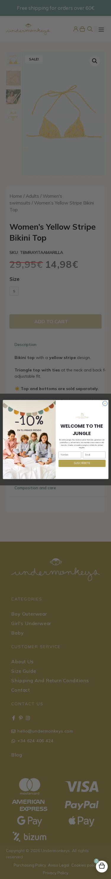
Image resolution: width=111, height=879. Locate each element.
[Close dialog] (104, 403)
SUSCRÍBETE (82, 463)
